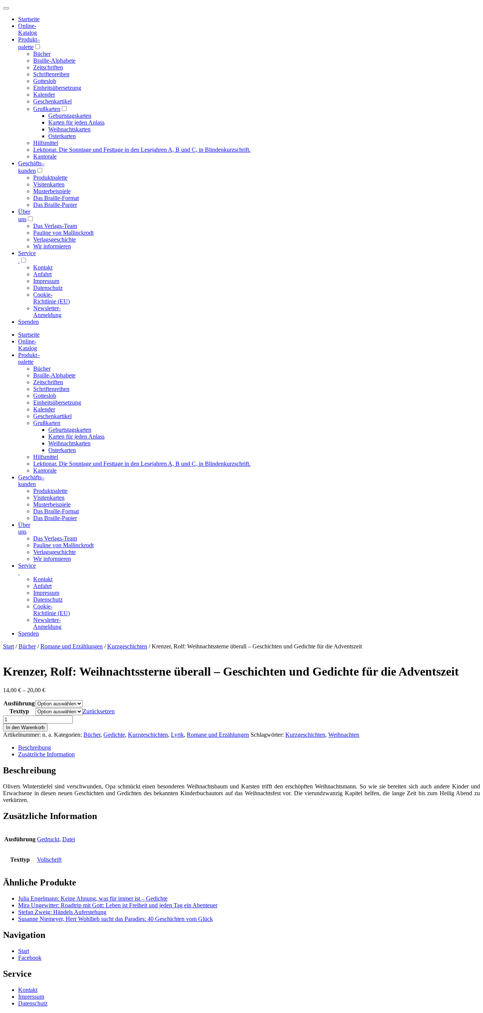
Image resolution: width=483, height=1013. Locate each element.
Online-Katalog (27, 29)
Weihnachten (343, 734)
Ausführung (19, 703)
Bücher (42, 54)
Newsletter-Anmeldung (47, 311)
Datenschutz (48, 288)
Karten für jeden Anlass (76, 122)
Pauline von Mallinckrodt (63, 232)
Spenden (28, 322)
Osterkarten (62, 136)
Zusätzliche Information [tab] (46, 754)
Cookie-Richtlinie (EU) (51, 298)
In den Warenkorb (25, 727)
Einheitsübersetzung (57, 88)
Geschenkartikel (52, 101)
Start (8, 646)
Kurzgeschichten (127, 646)
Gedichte (114, 734)
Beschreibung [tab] (34, 747)
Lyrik (177, 734)
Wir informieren (52, 246)
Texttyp (19, 711)
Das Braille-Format (56, 198)
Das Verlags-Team (55, 226)
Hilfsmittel (45, 143)
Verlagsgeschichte (54, 239)
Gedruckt (48, 839)
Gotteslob (44, 81)
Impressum (46, 281)
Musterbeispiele (52, 191)
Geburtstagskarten (69, 115)
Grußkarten (46, 109)
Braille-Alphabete (54, 60)
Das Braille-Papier (55, 205)
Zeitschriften (48, 67)
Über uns (24, 528)
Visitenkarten (49, 184)
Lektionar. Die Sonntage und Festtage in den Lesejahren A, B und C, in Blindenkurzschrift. (142, 149)
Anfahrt (42, 274)
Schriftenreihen (51, 74)
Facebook (30, 957)
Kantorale (45, 156)
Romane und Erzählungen (71, 646)
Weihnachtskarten (69, 129)
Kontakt (42, 267)
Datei (68, 839)
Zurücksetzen (99, 711)
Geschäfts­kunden (31, 480)
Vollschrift (49, 859)
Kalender (44, 94)
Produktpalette (50, 177)
